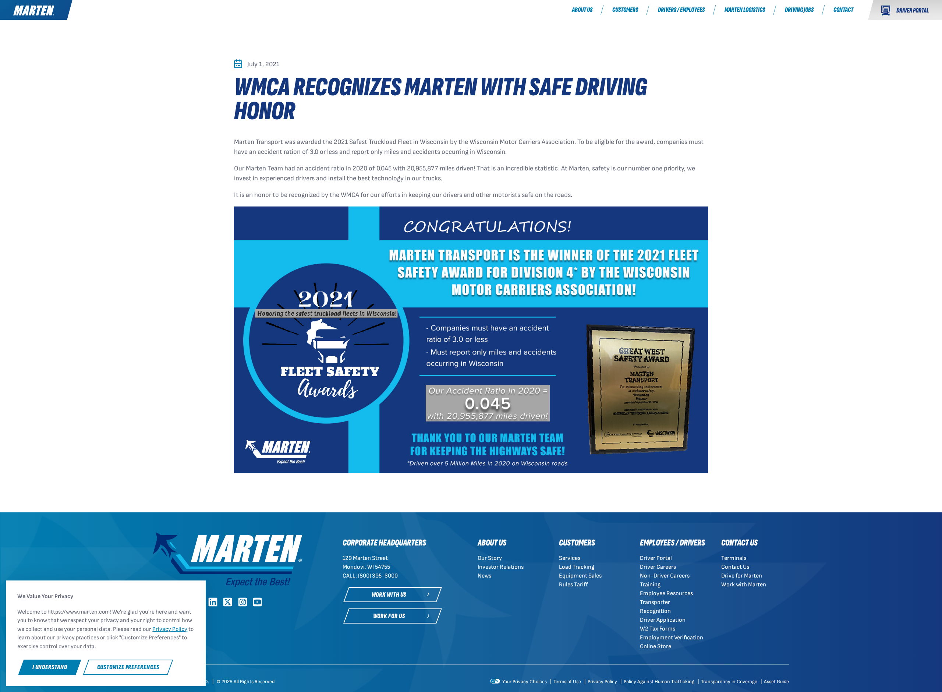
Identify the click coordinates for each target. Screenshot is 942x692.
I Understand (49, 667)
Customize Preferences (128, 667)
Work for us (389, 616)
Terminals (733, 558)
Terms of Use (567, 682)
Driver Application (663, 620)
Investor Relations (501, 567)
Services (569, 558)
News (484, 575)
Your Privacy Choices (524, 682)
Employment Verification (671, 637)
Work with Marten (743, 584)
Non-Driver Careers (665, 575)
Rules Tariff (573, 584)
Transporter (655, 602)
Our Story (490, 558)
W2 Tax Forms (657, 628)
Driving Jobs (799, 10)
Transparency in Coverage (729, 682)
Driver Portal (656, 558)
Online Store (655, 646)
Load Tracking (576, 567)
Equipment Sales (580, 575)
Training (650, 584)
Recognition (655, 611)
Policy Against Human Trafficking (659, 682)
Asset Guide (776, 682)
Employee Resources (666, 593)
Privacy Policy (603, 682)
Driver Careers (658, 567)
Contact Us (735, 567)
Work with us (389, 595)
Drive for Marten (741, 575)
